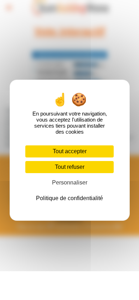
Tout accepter (70, 151)
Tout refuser (69, 167)
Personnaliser (69, 183)
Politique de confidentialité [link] (69, 198)
